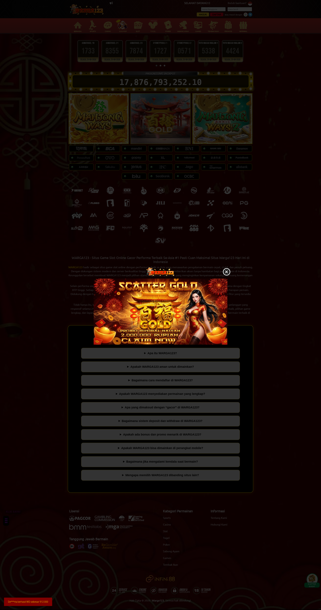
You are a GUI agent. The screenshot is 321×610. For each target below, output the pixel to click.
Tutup (227, 272)
